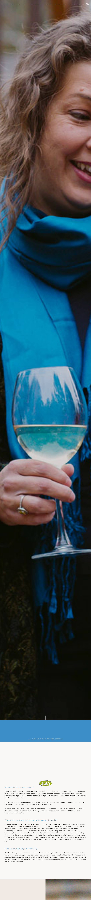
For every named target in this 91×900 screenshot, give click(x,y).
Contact (80, 4)
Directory (48, 4)
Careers (72, 4)
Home (12, 4)
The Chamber (22, 4)
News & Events (60, 4)
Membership (35, 4)
